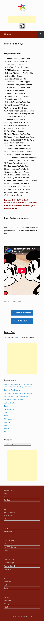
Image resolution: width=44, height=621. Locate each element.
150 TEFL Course (10, 547)
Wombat (7, 422)
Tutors (6, 550)
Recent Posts (8, 531)
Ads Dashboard (9, 512)
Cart (5, 497)
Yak (5, 412)
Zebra (6, 406)
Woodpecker (8, 419)
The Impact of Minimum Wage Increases (18, 393)
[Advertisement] (22, 19)
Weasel (7, 432)
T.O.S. (6, 607)
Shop (5, 493)
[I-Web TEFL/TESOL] (22, 7)
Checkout (7, 500)
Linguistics (7, 569)
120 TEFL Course (10, 544)
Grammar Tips (9, 559)
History (19, 301)
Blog (5, 578)
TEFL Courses (9, 540)
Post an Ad (8, 515)
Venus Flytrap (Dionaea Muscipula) (16, 396)
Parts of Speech (9, 566)
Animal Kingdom (10, 403)
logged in (17, 337)
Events (13, 301)
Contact (6, 597)
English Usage (9, 563)
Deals (6, 588)
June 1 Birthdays (22, 321)
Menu (9, 34)
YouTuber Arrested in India (13, 399)
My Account (8, 490)
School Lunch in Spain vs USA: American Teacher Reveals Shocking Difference (19, 385)
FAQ (5, 585)
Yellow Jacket (9, 409)
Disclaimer (7, 581)
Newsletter (7, 600)
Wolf (5, 425)
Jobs (5, 519)
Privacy (6, 604)
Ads (5, 509)
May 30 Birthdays (22, 312)
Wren (6, 416)
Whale (6, 428)
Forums (6, 528)
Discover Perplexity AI (12, 390)
